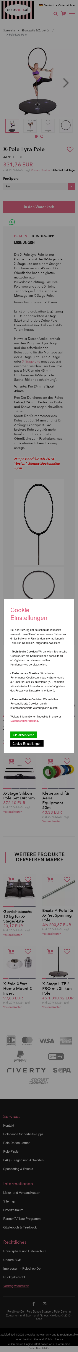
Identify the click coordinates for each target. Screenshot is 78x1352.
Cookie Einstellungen (27, 743)
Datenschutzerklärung (24, 720)
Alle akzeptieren (23, 734)
